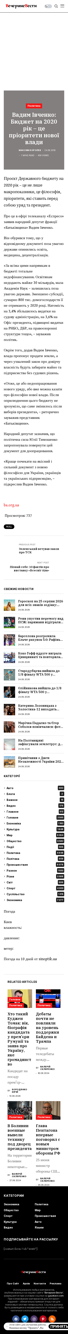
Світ (35, 882)
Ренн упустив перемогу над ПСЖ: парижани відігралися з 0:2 (41, 622)
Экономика (35, 900)
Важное (35, 799)
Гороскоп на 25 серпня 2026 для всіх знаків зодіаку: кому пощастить (40, 604)
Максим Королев (30, 150)
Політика (35, 858)
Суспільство (35, 894)
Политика (34, 105)
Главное (35, 811)
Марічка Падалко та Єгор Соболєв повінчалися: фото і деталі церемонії (41, 726)
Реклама (55, 1283)
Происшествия (35, 864)
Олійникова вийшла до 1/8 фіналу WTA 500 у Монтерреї (39, 691)
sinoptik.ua (48, 959)
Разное (35, 870)
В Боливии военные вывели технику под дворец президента (20, 1137)
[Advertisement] (34, 48)
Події (35, 847)
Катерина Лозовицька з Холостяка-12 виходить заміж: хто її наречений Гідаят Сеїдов (37, 711)
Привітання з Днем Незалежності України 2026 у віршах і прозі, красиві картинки (40, 763)
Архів (26, 1283)
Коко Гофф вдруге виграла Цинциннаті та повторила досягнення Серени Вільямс (41, 656)
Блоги (35, 794)
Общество (35, 841)
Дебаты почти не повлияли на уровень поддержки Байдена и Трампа (47, 1027)
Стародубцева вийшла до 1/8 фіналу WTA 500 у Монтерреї (39, 674)
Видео (35, 805)
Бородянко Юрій (19, 1090)
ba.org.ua (11, 505)
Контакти (40, 1283)
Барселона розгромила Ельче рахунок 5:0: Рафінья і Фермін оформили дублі (41, 639)
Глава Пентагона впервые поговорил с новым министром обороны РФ (48, 1139)
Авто (35, 788)
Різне (35, 876)
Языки (39, 1227)
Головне (35, 817)
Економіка (35, 823)
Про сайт (13, 1283)
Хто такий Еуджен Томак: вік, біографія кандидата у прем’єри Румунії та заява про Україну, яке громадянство (19, 1039)
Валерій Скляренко (47, 1068)
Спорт (35, 888)
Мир (35, 835)
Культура (35, 829)
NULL (9, 526)
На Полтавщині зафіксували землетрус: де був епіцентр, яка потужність (40, 745)
